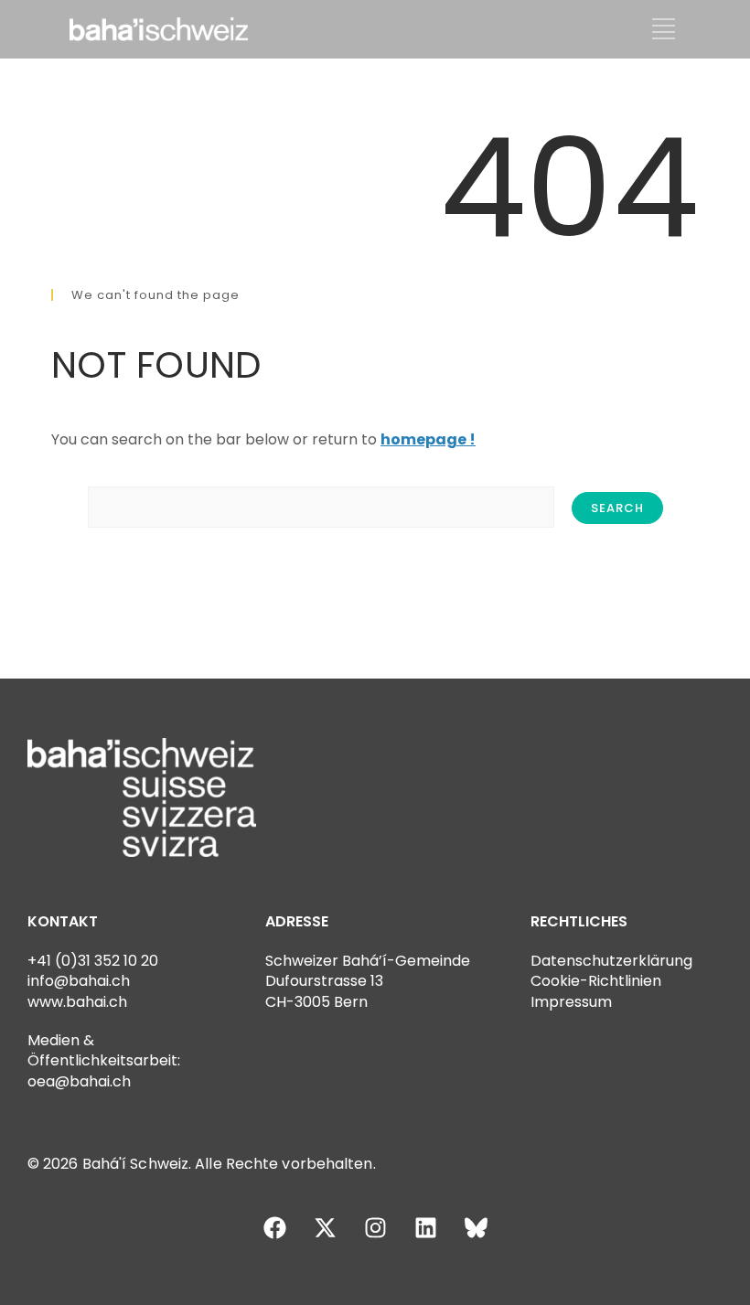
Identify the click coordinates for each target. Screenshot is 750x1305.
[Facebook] (274, 1227)
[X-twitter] (325, 1227)
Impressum (571, 1001)
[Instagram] (375, 1227)
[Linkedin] (425, 1227)
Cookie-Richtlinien (595, 980)
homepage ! (428, 439)
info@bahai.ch (78, 980)
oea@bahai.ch (79, 1081)
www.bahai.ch (77, 1001)
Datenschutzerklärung (611, 960)
